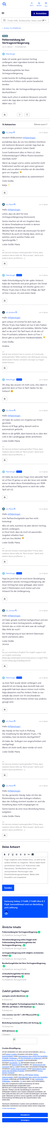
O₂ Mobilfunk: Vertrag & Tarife (14, 935)
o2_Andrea (10, 312)
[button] (3, 13)
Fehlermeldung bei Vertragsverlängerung (19, 932)
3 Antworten (7, 1018)
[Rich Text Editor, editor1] (25, 870)
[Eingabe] (4, 20)
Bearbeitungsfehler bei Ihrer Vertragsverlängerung (23, 963)
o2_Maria (9, 204)
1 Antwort (6, 1034)
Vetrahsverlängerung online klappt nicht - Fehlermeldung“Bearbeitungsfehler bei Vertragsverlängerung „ (20, 942)
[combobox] (25, 20)
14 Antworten (7, 1026)
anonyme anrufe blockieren (14, 996)
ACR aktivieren (8, 1031)
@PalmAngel (29, 137)
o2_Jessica (10, 610)
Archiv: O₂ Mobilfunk (12, 28)
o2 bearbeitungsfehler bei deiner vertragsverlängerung (16, 975)
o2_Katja (9, 132)
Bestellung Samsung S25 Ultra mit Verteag (20, 1022)
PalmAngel (10, 54)
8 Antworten (7, 999)
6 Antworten (7, 1010)
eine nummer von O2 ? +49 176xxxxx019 (19, 1014)
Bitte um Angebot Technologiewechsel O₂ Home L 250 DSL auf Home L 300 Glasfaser (23, 1005)
